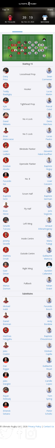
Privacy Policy (34, 426)
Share (50, 9)
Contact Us (48, 426)
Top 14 (5, 9)
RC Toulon (10, 22)
